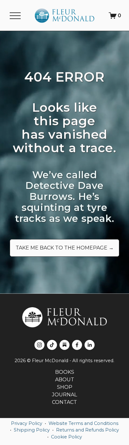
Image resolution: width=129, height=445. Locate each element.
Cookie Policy (66, 437)
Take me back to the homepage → (65, 248)
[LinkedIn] (90, 345)
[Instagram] (39, 345)
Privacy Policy (26, 423)
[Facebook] (77, 345)
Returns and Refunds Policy (87, 430)
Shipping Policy (32, 430)
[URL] (64, 345)
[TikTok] (52, 345)
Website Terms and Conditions (83, 423)
